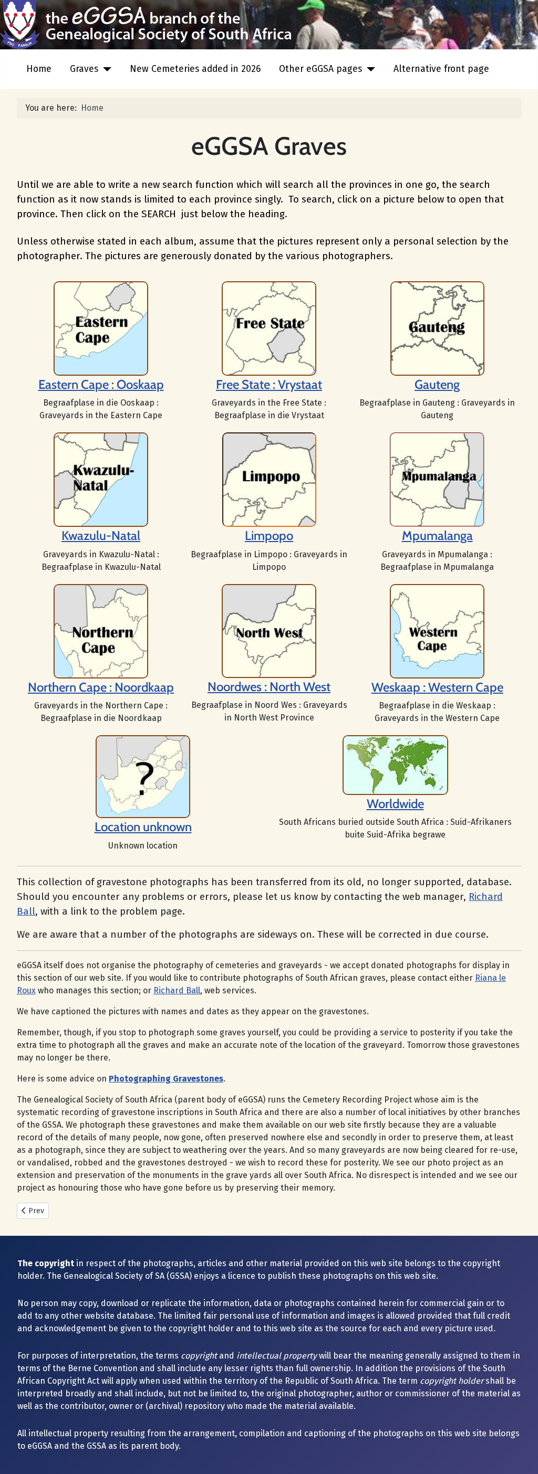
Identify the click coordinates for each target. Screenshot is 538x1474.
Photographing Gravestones (166, 1079)
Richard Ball (176, 990)
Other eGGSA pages (320, 69)
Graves (84, 69)
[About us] (269, 328)
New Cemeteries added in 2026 (195, 69)
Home (38, 69)
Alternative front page (441, 69)
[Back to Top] (520, 1455)
